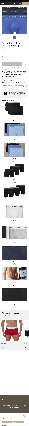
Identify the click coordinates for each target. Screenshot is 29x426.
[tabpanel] (14, 20)
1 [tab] (14, 32)
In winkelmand (12, 63)
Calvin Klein (4, 343)
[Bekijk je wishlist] (17, 3)
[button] (25, 64)
